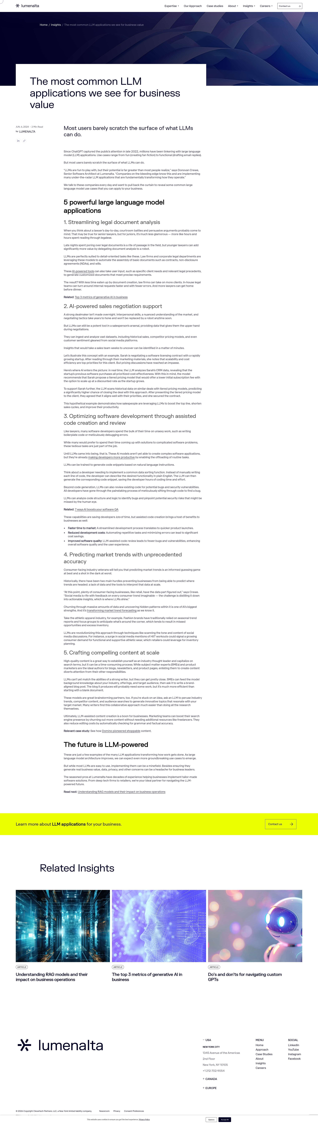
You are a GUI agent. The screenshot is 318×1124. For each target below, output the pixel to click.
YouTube (293, 1049)
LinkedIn (293, 1045)
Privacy (116, 1111)
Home (44, 25)
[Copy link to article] (24, 141)
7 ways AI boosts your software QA (96, 509)
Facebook (294, 1059)
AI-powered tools (83, 271)
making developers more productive (111, 457)
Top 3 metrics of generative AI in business (101, 297)
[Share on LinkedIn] (18, 141)
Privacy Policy (144, 1119)
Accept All (225, 1120)
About (232, 6)
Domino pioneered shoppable (121, 731)
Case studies (215, 6)
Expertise (171, 6)
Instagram (294, 1054)
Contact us (284, 6)
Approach (262, 1049)
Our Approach (193, 6)
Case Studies (264, 1054)
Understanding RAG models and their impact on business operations (121, 792)
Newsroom (104, 1111)
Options (211, 1120)
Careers (265, 6)
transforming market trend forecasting (112, 610)
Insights (248, 6)
